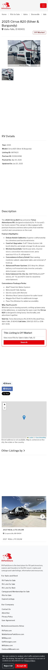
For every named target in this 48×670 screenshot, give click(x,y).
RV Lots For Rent (8, 588)
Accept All (21, 666)
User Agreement (8, 620)
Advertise (6, 613)
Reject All (8, 666)
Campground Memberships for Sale (16, 592)
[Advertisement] (24, 105)
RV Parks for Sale (8, 580)
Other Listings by (12, 450)
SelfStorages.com (9, 642)
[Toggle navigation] (43, 5)
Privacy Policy (7, 617)
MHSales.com (7, 645)
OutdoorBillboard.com (10, 649)
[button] (24, 53)
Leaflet (30, 437)
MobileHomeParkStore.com (13, 634)
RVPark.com (7, 631)
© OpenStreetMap (40, 437)
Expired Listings (8, 599)
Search (24, 342)
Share (8, 383)
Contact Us (6, 609)
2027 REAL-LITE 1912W (13, 530)
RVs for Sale (6, 595)
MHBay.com (6, 638)
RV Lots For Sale (8, 584)
